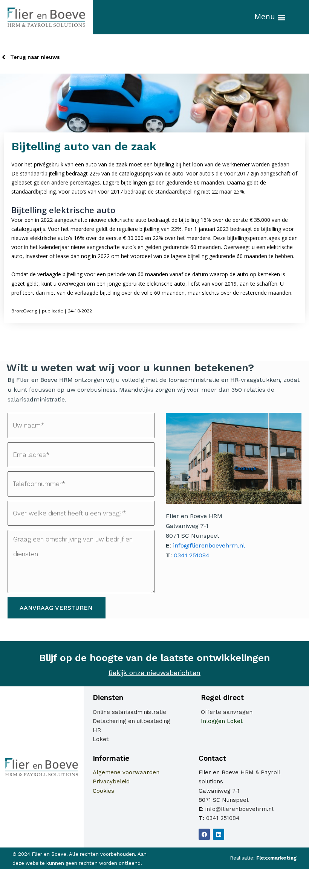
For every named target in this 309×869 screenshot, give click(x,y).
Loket (101, 739)
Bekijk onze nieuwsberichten (154, 673)
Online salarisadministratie (129, 712)
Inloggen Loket (222, 721)
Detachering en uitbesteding (131, 721)
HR (97, 730)
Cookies (103, 790)
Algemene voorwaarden (126, 772)
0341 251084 (192, 555)
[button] (282, 17)
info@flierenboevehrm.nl (209, 545)
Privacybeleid (111, 781)
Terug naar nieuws (35, 57)
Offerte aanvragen (226, 712)
